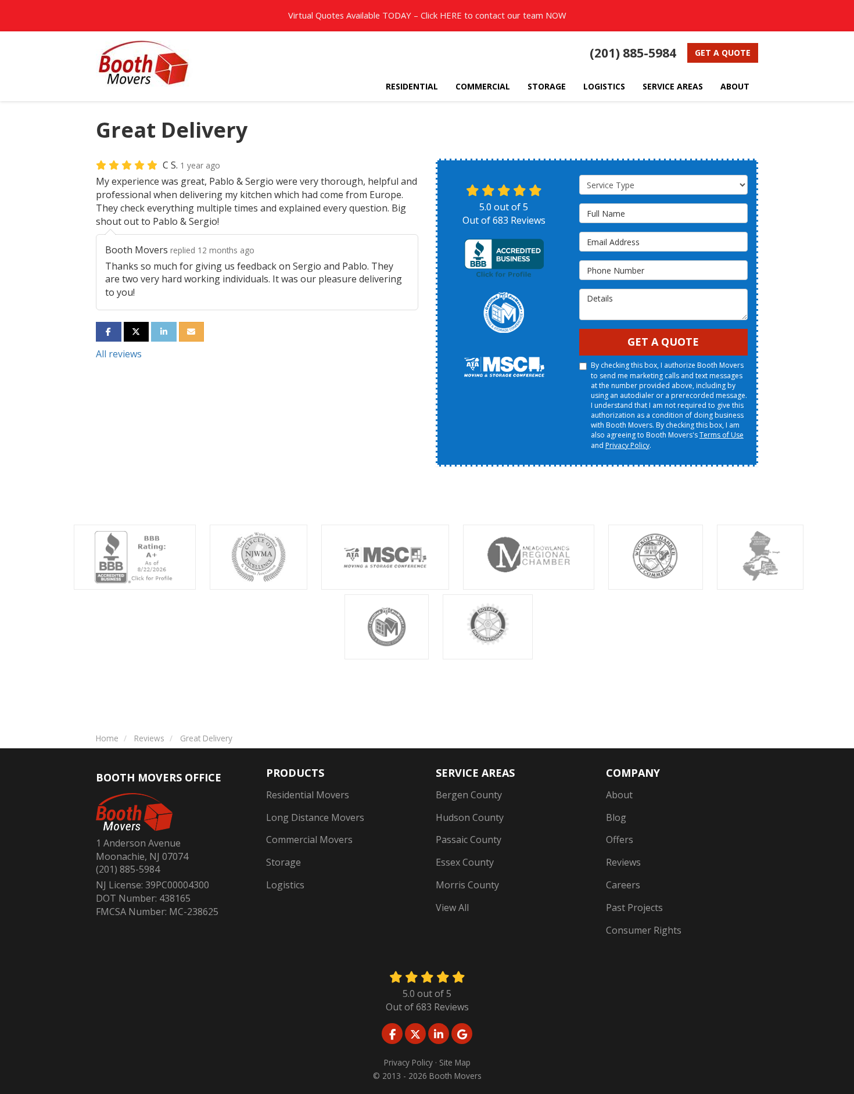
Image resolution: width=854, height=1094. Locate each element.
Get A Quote (663, 342)
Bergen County (469, 794)
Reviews (623, 862)
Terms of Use (721, 435)
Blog (616, 817)
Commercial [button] (482, 86)
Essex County (465, 862)
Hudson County (470, 817)
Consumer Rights (643, 930)
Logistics (285, 884)
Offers (619, 839)
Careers (623, 884)
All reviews (119, 353)
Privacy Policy (627, 445)
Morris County (467, 884)
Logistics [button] (604, 86)
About (619, 794)
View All (452, 907)
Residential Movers (307, 794)
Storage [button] (547, 86)
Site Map (455, 1062)
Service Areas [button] (673, 86)
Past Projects (634, 907)
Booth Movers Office (158, 777)
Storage (283, 862)
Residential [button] (412, 86)
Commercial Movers (309, 839)
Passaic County (468, 839)
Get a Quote (723, 52)
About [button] (734, 86)
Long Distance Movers (315, 817)
